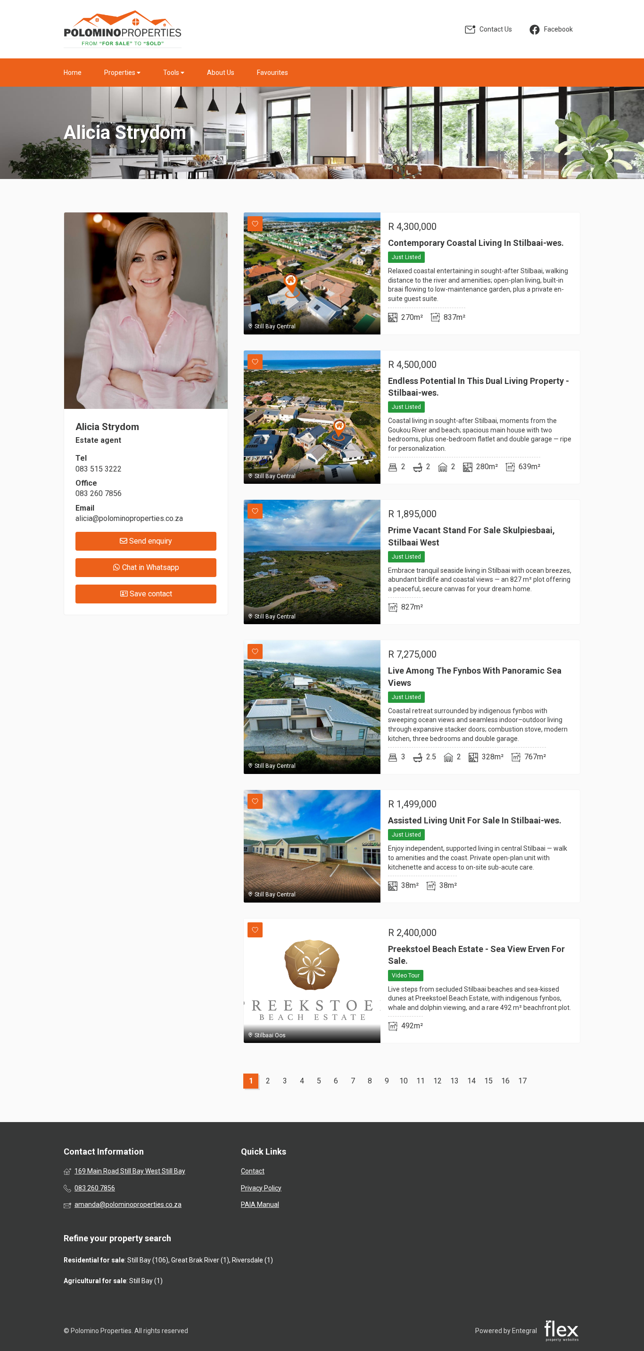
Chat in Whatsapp (149, 567)
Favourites (272, 72)
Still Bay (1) (146, 1281)
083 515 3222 (98, 468)
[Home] (123, 29)
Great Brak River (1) (200, 1260)
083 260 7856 (98, 493)
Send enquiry (149, 541)
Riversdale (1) (252, 1260)
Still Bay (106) (147, 1260)
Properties (120, 72)
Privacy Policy (261, 1188)
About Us (220, 72)
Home (73, 72)
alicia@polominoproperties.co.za (129, 518)
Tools (172, 72)
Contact (252, 1171)
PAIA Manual (260, 1204)
